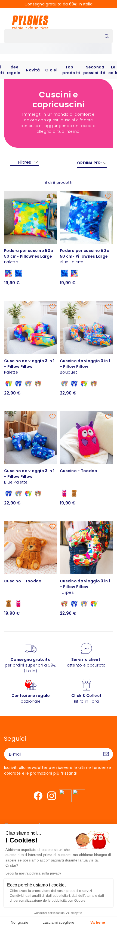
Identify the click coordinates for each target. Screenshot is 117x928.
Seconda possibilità (94, 69)
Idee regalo (14, 69)
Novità (33, 70)
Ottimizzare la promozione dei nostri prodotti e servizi (51, 891)
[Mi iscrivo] (106, 754)
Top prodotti (71, 69)
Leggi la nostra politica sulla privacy (33, 873)
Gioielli (52, 70)
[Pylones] (30, 22)
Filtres (24, 162)
